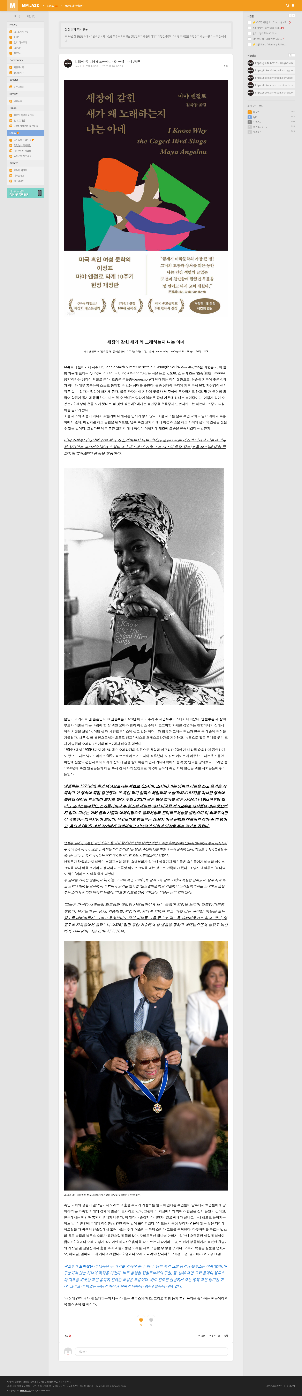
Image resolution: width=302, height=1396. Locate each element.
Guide (12, 108)
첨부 (215, 1335)
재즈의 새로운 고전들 (22, 115)
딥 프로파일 (17, 120)
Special (13, 79)
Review (13, 93)
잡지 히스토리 (18, 42)
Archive (13, 163)
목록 (226, 66)
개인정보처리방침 (274, 1385)
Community (16, 60)
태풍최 (256, 112)
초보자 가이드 (18, 170)
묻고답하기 (17, 72)
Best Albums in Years (24, 126)
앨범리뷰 (16, 101)
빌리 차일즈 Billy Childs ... (265, 33)
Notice (13, 24)
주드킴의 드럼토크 (20, 140)
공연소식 (16, 47)
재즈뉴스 (16, 53)
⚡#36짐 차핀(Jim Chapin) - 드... (270, 22)
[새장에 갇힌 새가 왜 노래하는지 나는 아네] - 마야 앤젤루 (107, 61)
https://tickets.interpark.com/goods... (276, 70)
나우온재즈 (17, 175)
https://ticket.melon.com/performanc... (277, 85)
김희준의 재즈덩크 (20, 156)
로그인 (17, 16)
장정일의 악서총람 (74, 5)
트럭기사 (257, 122)
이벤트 (15, 37)
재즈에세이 (17, 181)
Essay (50, 5)
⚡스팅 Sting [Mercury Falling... (269, 44)
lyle (255, 117)
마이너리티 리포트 (20, 150)
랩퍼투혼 (257, 131)
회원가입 (31, 16)
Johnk (78, 66)
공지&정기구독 (19, 31)
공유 (202, 1335)
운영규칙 (291, 1385)
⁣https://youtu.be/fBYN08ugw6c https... (277, 63)
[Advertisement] (271, 168)
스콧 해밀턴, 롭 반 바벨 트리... (266, 28)
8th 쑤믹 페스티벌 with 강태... (267, 39)
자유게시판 (17, 67)
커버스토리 (17, 86)
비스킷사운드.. (260, 127)
